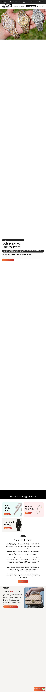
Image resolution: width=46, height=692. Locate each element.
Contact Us (8, 528)
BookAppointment (31, 6)
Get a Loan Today (8, 260)
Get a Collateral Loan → (11, 607)
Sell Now (28, 512)
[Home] (7, 6)
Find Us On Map (23, 581)
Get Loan (7, 514)
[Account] (40, 6)
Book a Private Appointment (23, 496)
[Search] (37, 6)
